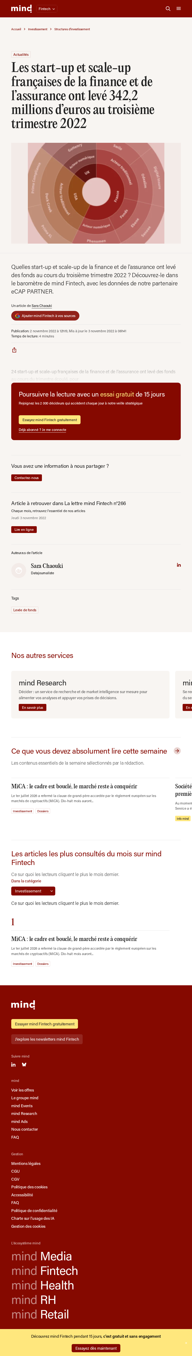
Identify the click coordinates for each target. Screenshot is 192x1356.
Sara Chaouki (42, 305)
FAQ (15, 1137)
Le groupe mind (24, 1097)
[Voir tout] (176, 750)
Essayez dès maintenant (96, 1348)
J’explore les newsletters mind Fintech (47, 1039)
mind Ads (19, 1121)
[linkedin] (179, 565)
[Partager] (14, 349)
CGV (15, 1179)
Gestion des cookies (28, 1226)
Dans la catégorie (26, 880)
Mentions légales (26, 1163)
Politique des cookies (29, 1186)
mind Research (24, 1113)
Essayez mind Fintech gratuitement (49, 419)
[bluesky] (24, 1064)
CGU (15, 1171)
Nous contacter (24, 1129)
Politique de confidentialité (34, 1210)
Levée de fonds (24, 610)
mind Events (22, 1105)
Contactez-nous (27, 477)
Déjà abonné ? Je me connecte (42, 429)
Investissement (22, 811)
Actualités (21, 54)
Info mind (183, 818)
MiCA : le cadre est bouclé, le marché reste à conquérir (74, 786)
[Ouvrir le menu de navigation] (179, 8)
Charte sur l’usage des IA (32, 1218)
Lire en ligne (24, 529)
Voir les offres (22, 1089)
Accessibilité (22, 1194)
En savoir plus (32, 707)
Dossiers (42, 811)
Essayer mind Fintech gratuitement (44, 1023)
